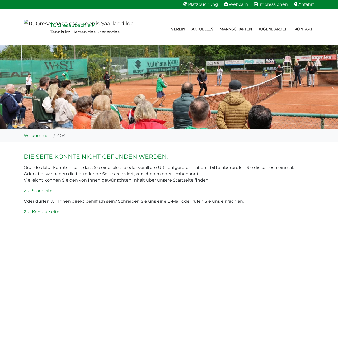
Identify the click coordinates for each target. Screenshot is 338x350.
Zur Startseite (38, 190)
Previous (6, 87)
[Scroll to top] (326, 338)
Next (331, 87)
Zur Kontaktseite (41, 211)
